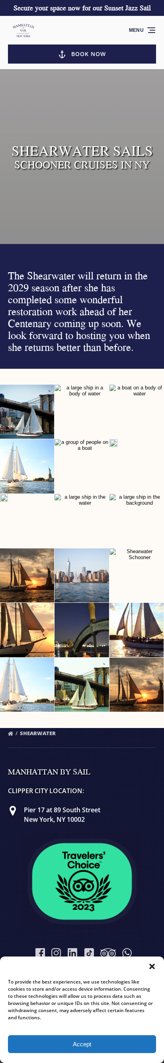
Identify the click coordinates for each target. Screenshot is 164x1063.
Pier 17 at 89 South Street (62, 809)
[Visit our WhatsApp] (127, 953)
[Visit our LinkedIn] (72, 953)
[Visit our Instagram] (56, 953)
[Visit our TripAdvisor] (108, 953)
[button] (152, 966)
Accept (82, 1044)
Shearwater (38, 733)
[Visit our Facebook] (40, 953)
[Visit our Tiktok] (89, 953)
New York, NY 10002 (54, 819)
